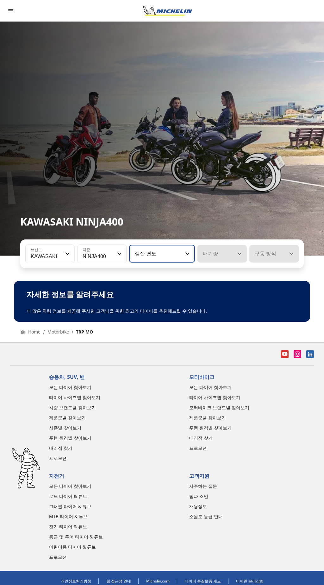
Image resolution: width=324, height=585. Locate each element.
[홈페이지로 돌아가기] (167, 10)
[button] (66, 254)
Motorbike (58, 332)
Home (34, 332)
